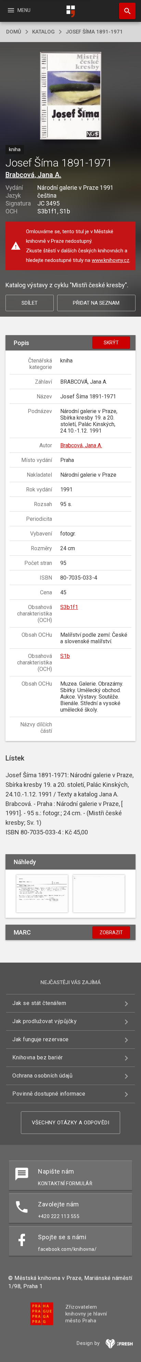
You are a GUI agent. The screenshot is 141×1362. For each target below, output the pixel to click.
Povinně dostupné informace (48, 1093)
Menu (18, 10)
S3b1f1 (69, 607)
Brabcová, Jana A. (33, 175)
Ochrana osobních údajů (42, 1075)
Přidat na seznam (96, 303)
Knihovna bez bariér (37, 1057)
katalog (43, 32)
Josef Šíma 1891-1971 (94, 32)
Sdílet (30, 303)
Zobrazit (111, 932)
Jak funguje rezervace (40, 1039)
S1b (65, 656)
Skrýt (111, 342)
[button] (70, 96)
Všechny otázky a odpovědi (71, 1123)
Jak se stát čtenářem (39, 1003)
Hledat (125, 11)
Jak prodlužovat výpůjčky (44, 1021)
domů (13, 32)
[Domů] (70, 11)
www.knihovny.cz (110, 260)
